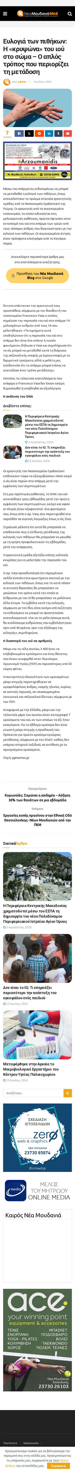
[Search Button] (70, 13)
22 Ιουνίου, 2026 (39, 461)
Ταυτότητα (10, 1443)
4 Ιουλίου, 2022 (42, 81)
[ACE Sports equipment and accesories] (37, 1339)
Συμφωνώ (58, 1465)
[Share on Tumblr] (58, 133)
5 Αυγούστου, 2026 (41, 442)
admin (22, 81)
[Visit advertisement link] (37, 161)
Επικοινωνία (31, 1443)
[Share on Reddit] (39, 133)
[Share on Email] (68, 133)
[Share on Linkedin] (49, 133)
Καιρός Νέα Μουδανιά (33, 1215)
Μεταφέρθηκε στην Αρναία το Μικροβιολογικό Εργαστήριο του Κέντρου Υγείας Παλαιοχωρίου (31, 1069)
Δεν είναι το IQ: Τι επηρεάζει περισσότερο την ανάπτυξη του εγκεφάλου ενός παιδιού (47, 451)
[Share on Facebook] (19, 133)
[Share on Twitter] (29, 133)
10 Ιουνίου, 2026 (17, 1080)
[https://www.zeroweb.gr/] (37, 1137)
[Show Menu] (5, 13)
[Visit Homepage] (37, 14)
